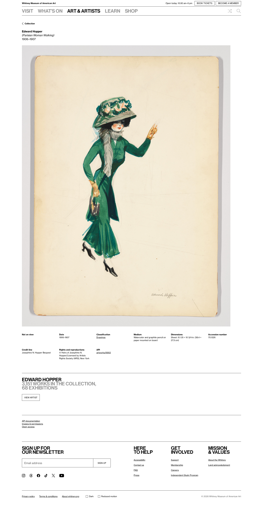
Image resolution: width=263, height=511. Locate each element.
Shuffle (229, 11)
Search (237, 11)
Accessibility (139, 460)
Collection (30, 23)
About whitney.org (70, 496)
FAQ (136, 470)
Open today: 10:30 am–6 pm (179, 3)
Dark (91, 496)
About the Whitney (217, 460)
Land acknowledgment (219, 465)
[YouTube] (61, 475)
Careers (175, 470)
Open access (28, 426)
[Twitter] (53, 475)
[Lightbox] (126, 185)
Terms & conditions (48, 496)
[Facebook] (38, 475)
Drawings (100, 337)
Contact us (139, 465)
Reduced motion (109, 496)
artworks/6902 (103, 352)
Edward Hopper (32, 31)
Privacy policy (28, 496)
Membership (177, 465)
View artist (30, 397)
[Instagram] (23, 475)
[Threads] (31, 475)
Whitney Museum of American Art (39, 3)
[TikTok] (46, 475)
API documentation (31, 421)
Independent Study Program (184, 475)
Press (136, 475)
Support (175, 460)
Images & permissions (32, 424)
